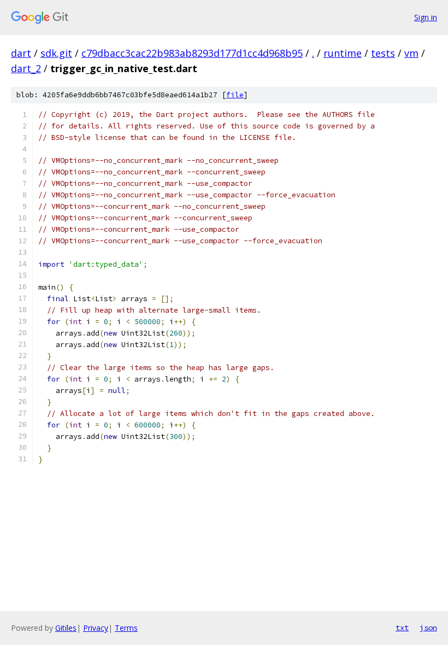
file (235, 94)
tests (383, 53)
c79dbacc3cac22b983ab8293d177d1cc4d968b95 (192, 53)
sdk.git (56, 53)
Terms (126, 628)
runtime (342, 53)
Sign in (425, 17)
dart (21, 53)
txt (402, 627)
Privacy (95, 628)
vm (411, 53)
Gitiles (65, 628)
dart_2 (26, 68)
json (428, 627)
